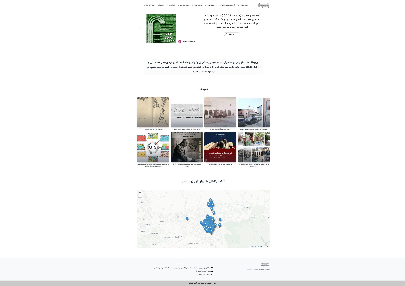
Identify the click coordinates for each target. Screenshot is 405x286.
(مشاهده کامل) (186, 182)
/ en (145, 5)
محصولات (160, 5)
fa (147, 5)
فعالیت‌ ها (172, 5)
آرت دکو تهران (211, 5)
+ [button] (140, 192)
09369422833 (205, 274)
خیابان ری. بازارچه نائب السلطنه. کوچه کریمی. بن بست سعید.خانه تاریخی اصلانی (182, 268)
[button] (140, 28)
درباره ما (151, 5)
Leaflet (251, 247)
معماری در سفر (184, 5)
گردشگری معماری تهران (227, 5)
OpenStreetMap (259, 247)
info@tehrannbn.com (203, 271)
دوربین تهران (198, 5)
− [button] (140, 195)
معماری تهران (244, 5)
